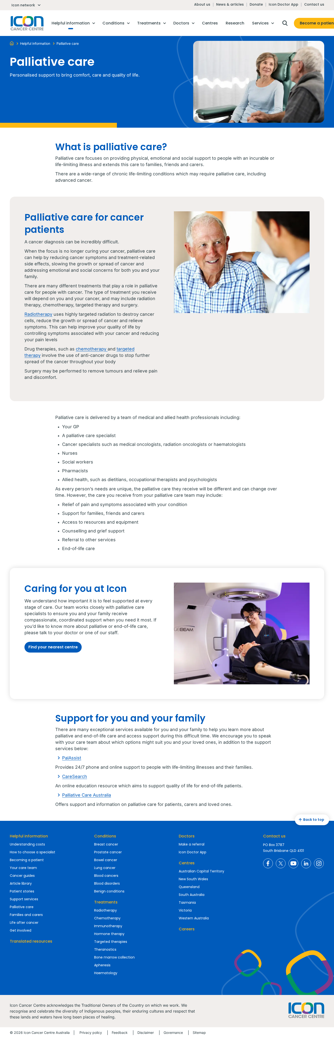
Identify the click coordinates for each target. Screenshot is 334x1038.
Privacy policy (90, 1032)
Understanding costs (27, 844)
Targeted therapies (110, 941)
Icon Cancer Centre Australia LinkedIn (306, 863)
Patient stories (22, 891)
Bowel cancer (105, 859)
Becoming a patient (27, 859)
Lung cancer (104, 867)
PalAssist (71, 757)
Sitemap (199, 1032)
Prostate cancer (108, 852)
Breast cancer (106, 844)
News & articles (230, 4)
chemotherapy (92, 348)
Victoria (185, 910)
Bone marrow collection (114, 957)
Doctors (187, 836)
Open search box (285, 23)
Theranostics (105, 949)
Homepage (27, 23)
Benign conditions (109, 891)
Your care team (23, 867)
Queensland (189, 886)
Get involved (20, 930)
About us (202, 4)
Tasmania (187, 902)
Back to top (313, 819)
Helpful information (29, 836)
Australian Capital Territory (201, 871)
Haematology (105, 972)
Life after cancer (24, 922)
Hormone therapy (109, 933)
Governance (173, 1032)
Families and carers (26, 914)
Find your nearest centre (53, 647)
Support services (24, 899)
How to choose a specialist (32, 852)
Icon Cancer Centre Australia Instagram (319, 863)
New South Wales (193, 879)
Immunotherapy (108, 926)
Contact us (314, 4)
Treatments (106, 902)
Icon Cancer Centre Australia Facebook (268, 863)
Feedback (120, 1032)
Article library (21, 883)
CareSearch (74, 776)
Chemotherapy (107, 918)
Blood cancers (106, 875)
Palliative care (21, 906)
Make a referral (191, 844)
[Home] (12, 43)
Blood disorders (107, 883)
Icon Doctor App (283, 4)
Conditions (105, 836)
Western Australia (194, 918)
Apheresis (102, 965)
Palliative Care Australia (86, 795)
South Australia (191, 894)
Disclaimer (145, 1032)
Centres (187, 863)
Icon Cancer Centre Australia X (281, 863)
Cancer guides (22, 875)
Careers (187, 929)
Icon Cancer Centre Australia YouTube (293, 863)
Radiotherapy (38, 314)
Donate (256, 4)
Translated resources (31, 941)
